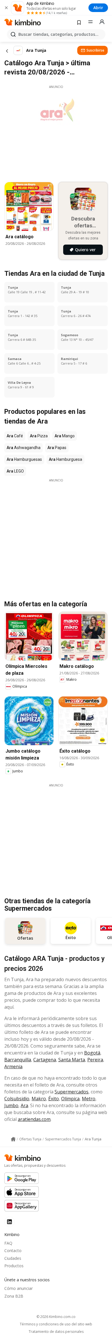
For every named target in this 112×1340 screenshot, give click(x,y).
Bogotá (92, 1053)
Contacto (13, 1250)
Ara (24, 1105)
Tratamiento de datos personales (56, 1331)
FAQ (8, 1243)
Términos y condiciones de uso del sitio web (56, 1324)
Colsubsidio (16, 1098)
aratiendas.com (34, 1119)
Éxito (53, 1098)
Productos (14, 1265)
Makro (39, 1098)
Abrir (98, 7)
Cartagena (44, 1059)
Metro (88, 1098)
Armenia (13, 1066)
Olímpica (70, 1098)
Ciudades (12, 1258)
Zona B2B (13, 1296)
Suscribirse (95, 50)
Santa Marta (71, 1059)
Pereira (95, 1059)
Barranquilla (17, 1059)
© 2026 (56, 1316)
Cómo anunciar (18, 1288)
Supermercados (71, 1092)
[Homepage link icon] (13, 1139)
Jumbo (11, 1105)
